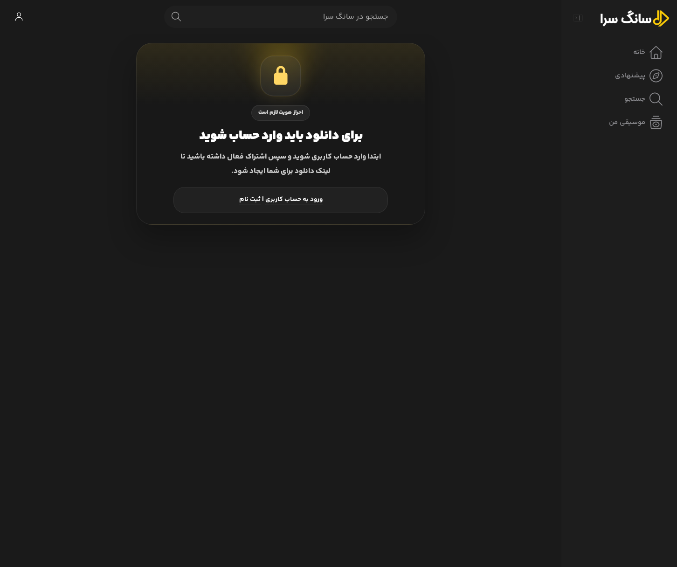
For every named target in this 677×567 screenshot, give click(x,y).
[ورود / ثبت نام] (18, 17)
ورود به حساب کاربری (294, 199)
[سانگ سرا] (635, 17)
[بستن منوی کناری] (578, 18)
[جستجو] (176, 17)
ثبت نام (250, 199)
